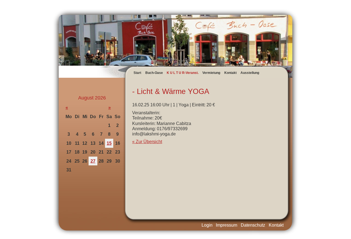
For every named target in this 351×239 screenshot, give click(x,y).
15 (109, 143)
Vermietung (211, 73)
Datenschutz (253, 225)
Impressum (226, 225)
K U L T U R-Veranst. (183, 73)
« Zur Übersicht (147, 141)
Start (137, 73)
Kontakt (230, 73)
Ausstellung (249, 73)
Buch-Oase (154, 73)
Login (207, 225)
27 (92, 161)
